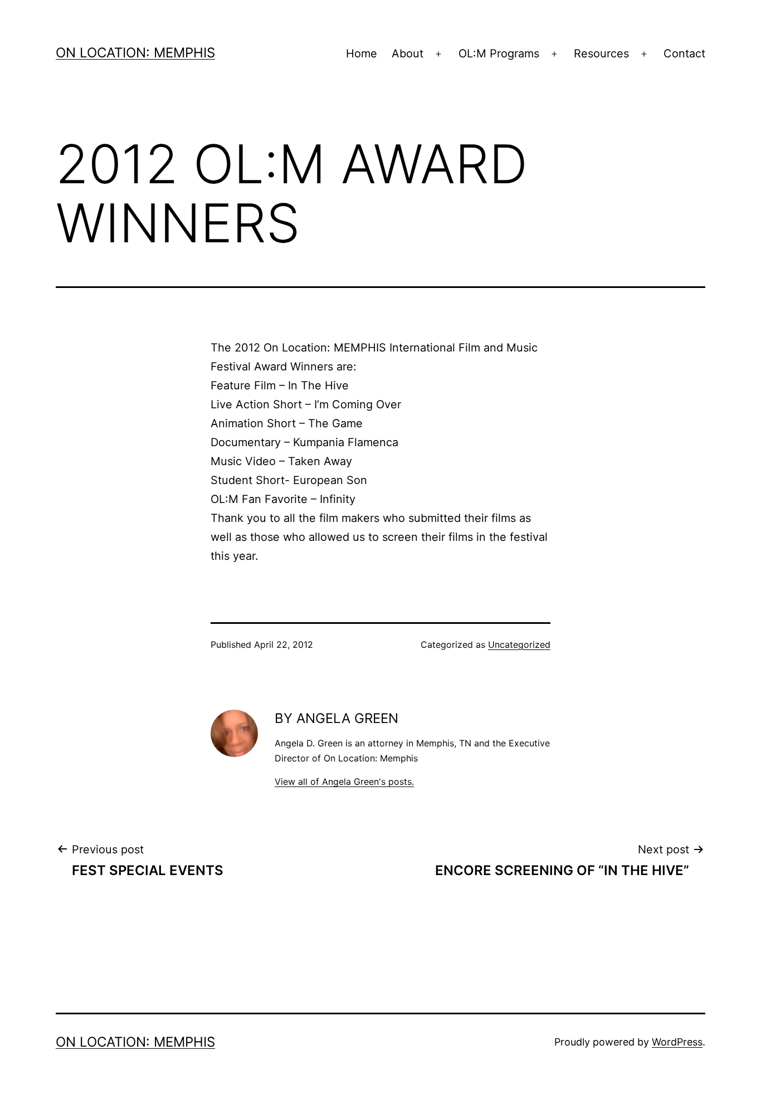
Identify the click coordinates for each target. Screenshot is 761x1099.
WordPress (677, 1042)
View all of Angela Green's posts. (344, 781)
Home (361, 53)
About (407, 53)
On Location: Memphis (135, 53)
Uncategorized (519, 644)
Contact (684, 53)
